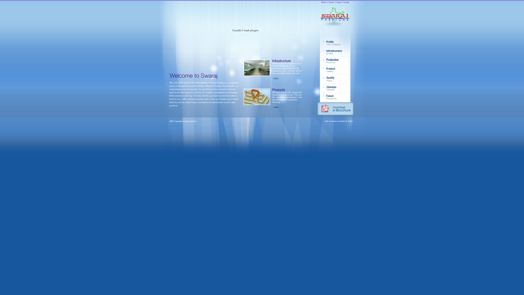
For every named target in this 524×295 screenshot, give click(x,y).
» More (275, 78)
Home (323, 2)
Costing (345, 2)
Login (338, 2)
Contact (331, 2)
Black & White (346, 121)
